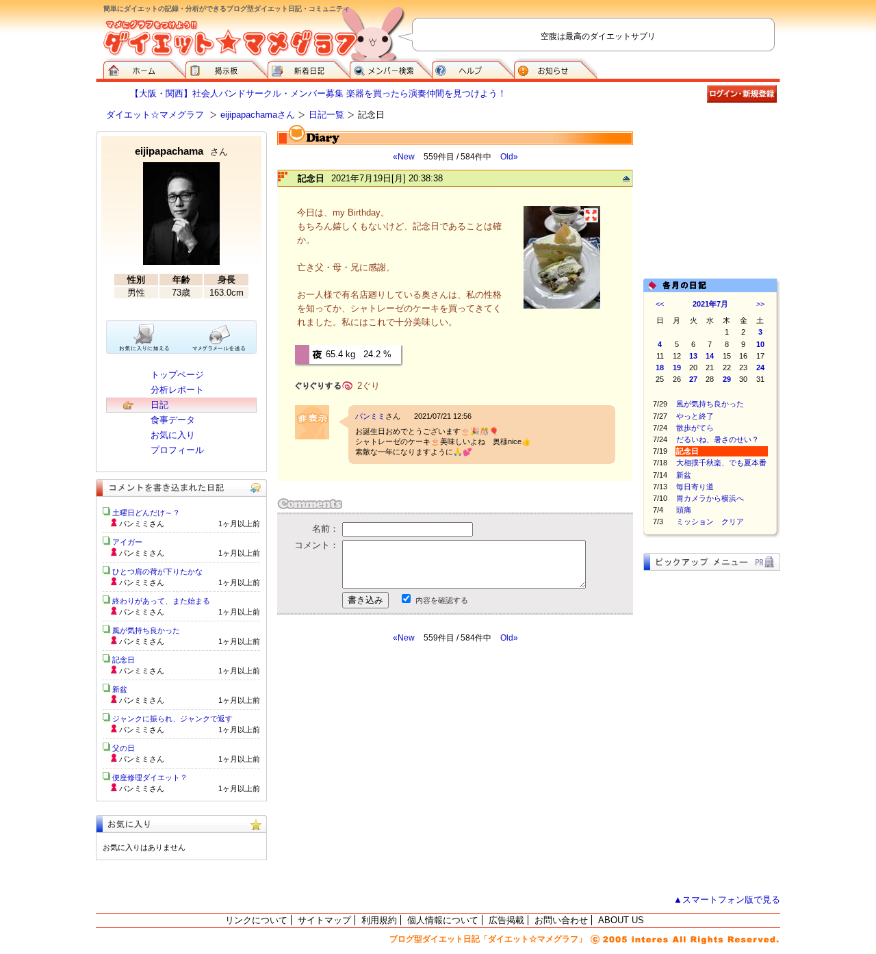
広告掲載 (506, 920)
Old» (509, 157)
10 (760, 344)
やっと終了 (695, 416)
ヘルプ (473, 68)
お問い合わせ (561, 920)
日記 (159, 405)
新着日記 (309, 68)
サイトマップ (324, 920)
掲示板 (226, 68)
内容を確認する (441, 600)
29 (727, 379)
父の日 (123, 748)
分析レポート (177, 390)
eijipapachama (181, 151)
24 (760, 367)
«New (404, 157)
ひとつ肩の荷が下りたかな (157, 571)
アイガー (127, 542)
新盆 (683, 475)
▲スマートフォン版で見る (726, 899)
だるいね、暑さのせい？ (717, 439)
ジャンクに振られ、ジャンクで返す (172, 718)
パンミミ (370, 416)
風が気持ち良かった (710, 404)
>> (760, 304)
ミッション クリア (710, 521)
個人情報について (442, 920)
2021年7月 (710, 304)
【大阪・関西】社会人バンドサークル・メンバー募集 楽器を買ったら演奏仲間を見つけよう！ (318, 93)
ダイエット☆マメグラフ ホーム (144, 68)
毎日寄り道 (695, 486)
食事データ (173, 420)
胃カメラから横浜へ (710, 498)
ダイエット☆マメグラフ (155, 114)
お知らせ (555, 68)
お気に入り (173, 435)
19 (677, 367)
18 (660, 367)
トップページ (177, 375)
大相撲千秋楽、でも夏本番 (721, 463)
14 (710, 356)
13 (693, 356)
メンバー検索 (391, 68)
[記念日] (562, 307)
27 (693, 379)
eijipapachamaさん (257, 114)
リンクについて (256, 920)
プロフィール (177, 450)
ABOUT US (621, 920)
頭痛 (683, 510)
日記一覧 (326, 114)
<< (660, 304)
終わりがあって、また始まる (161, 601)
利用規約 (379, 920)
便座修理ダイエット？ (150, 777)
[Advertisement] (406, 766)
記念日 (123, 660)
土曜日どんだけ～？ (146, 512)
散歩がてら (695, 428)
